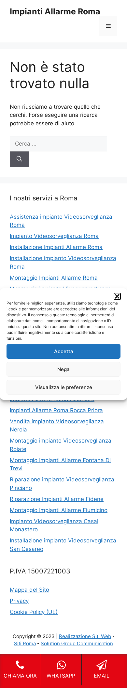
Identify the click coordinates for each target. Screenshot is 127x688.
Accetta (63, 351)
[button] (117, 296)
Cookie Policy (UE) (34, 612)
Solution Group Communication (77, 643)
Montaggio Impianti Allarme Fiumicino (58, 510)
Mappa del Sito (29, 589)
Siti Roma (25, 643)
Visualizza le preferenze (63, 387)
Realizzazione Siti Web (85, 636)
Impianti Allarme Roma (55, 11)
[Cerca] (19, 159)
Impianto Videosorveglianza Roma (54, 236)
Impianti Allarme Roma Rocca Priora (56, 410)
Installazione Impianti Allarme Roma (56, 247)
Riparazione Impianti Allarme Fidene (57, 499)
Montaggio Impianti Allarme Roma (54, 277)
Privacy (19, 601)
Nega (63, 369)
